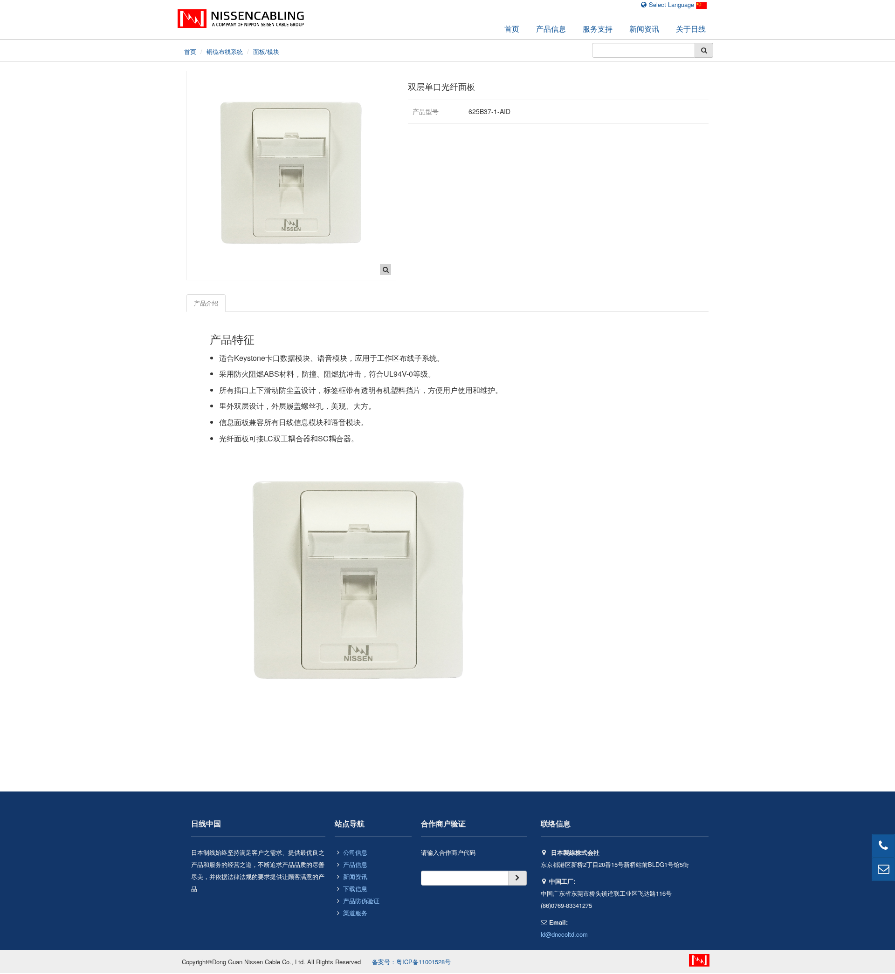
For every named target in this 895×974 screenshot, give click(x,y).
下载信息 (355, 888)
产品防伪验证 (361, 900)
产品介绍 (206, 302)
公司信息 (355, 852)
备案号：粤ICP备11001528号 (411, 961)
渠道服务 (355, 912)
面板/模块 (266, 51)
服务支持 (598, 28)
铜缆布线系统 (225, 51)
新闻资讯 (644, 28)
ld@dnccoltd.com (564, 934)
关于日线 (691, 28)
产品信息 (551, 28)
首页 (511, 28)
